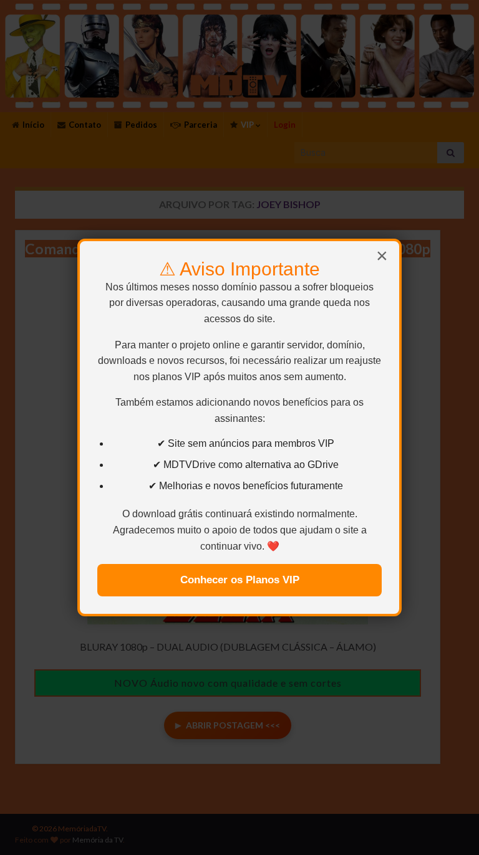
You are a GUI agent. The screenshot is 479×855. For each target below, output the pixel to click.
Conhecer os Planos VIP (239, 580)
